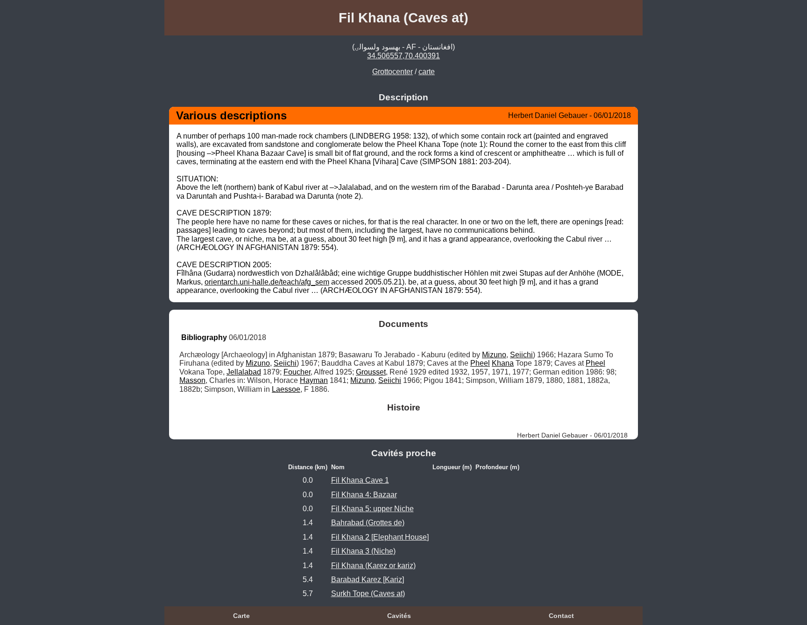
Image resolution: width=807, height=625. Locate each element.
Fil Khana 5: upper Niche (372, 509)
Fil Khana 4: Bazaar (364, 495)
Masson (192, 380)
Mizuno (494, 355)
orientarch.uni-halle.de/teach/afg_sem (267, 282)
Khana (503, 363)
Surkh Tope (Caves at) (368, 593)
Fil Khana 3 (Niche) (363, 551)
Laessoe (286, 389)
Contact (561, 615)
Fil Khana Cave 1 (360, 480)
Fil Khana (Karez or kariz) (373, 565)
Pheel (480, 363)
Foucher (297, 372)
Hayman (314, 380)
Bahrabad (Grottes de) (367, 523)
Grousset (371, 372)
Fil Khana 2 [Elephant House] (380, 537)
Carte (241, 615)
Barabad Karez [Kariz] (367, 579)
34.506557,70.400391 (403, 56)
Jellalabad (244, 372)
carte (426, 72)
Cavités (399, 615)
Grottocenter (392, 72)
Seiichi (521, 355)
